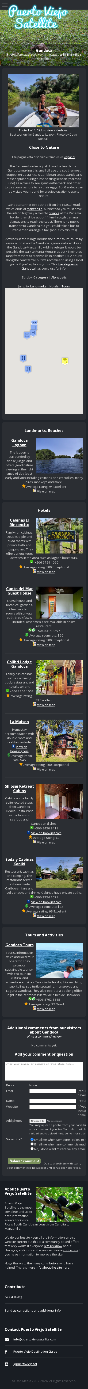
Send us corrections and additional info (33, 1310)
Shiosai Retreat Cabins (19, 788)
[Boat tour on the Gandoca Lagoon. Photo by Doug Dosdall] (43, 126)
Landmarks (38, 286)
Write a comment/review (44, 1036)
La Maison (19, 721)
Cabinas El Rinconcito (19, 522)
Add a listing (13, 1296)
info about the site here (52, 1267)
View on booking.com (19, 749)
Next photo (44, 59)
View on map (46, 491)
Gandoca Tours (19, 944)
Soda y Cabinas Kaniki (19, 861)
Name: (10, 1101)
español (69, 157)
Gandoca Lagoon (19, 442)
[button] (65, 361)
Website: (12, 1106)
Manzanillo (34, 209)
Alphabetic (58, 277)
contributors (50, 1263)
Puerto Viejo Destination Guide (35, 1351)
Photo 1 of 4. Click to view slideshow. (43, 130)
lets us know (53, 1246)
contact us (70, 1250)
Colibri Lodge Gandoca (19, 664)
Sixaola (54, 213)
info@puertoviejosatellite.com (34, 1339)
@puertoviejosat (25, 1364)
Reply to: (12, 1085)
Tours (66, 286)
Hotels (54, 286)
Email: (10, 1091)
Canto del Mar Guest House (19, 591)
